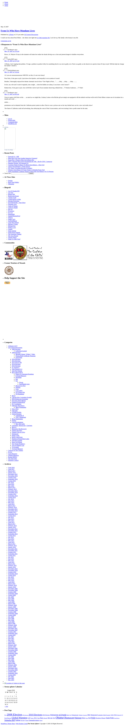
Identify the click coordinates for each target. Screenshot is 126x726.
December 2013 (12, 509)
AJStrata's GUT (12, 346)
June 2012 (11, 539)
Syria (17, 389)
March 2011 (11, 564)
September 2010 (13, 574)
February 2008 (12, 625)
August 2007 (12, 635)
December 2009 (12, 588)
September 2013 (13, 514)
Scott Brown (116, 718)
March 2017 (11, 471)
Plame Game (15, 435)
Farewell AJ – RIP (13, 156)
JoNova (10, 217)
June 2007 (11, 638)
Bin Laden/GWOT (17, 372)
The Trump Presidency (18, 444)
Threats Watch (12, 237)
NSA (54, 718)
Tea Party (23, 720)
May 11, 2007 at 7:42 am (11, 72)
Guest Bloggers (12, 454)
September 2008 (13, 613)
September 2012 (13, 534)
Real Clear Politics (13, 182)
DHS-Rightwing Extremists (20, 399)
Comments (12, 122)
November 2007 (13, 630)
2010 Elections (16, 359)
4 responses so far (6, 41)
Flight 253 (119, 715)
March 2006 (11, 663)
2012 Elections (16, 361)
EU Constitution (16, 404)
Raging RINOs (12, 457)
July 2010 (11, 577)
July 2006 (11, 656)
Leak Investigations (17, 422)
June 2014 (11, 501)
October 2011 (12, 552)
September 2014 (13, 496)
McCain (50, 718)
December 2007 (12, 628)
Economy (108, 715)
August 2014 (12, 497)
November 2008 (13, 610)
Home (6, 2)
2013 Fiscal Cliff (17, 362)
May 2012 (11, 540)
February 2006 (12, 665)
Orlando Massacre (13, 455)
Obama (60, 717)
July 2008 (11, 617)
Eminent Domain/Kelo (18, 402)
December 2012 (12, 529)
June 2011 (11, 559)
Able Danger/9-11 (17, 369)
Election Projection (13, 201)
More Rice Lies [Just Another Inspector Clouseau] (22, 158)
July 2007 (11, 637)
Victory (41, 720)
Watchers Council (13, 460)
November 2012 (13, 530)
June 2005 (11, 678)
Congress (85, 715)
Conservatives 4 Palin (14, 199)
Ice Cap (10, 212)
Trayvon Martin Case (18, 445)
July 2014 (11, 499)
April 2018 (11, 467)
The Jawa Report (13, 236)
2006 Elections (16, 349)
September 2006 (13, 653)
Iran (16, 379)
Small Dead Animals (14, 232)
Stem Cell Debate (17, 442)
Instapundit (11, 214)
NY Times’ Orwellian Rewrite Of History (20, 168)
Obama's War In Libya (18, 432)
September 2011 (13, 554)
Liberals (45, 718)
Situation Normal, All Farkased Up (18, 163)
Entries (11, 120)
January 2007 (12, 646)
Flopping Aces (12, 204)
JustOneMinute (12, 221)
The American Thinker (14, 234)
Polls (93, 718)
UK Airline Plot (20, 392)
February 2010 (12, 585)
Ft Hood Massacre (20, 376)
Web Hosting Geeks (22, 723)
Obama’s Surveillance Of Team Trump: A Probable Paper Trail (26, 170)
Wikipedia (11, 184)
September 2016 (13, 479)
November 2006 (13, 650)
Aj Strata (6, 127)
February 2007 (12, 645)
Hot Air (10, 209)
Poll (89, 718)
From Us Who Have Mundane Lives (18, 30)
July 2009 (11, 597)
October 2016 (12, 477)
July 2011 (11, 557)
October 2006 (12, 651)
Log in (10, 119)
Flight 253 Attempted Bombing (24, 374)
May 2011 (11, 560)
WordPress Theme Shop (8, 723)
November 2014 (13, 492)
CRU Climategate (20, 417)
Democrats (94, 715)
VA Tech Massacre (17, 449)
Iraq (16, 381)
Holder (32, 718)
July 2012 (11, 537)
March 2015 (11, 487)
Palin (83, 718)
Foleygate (15, 410)
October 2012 (12, 532)
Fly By (10, 452)
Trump (26, 720)
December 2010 (12, 569)
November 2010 (13, 570)
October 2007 (12, 632)
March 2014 (11, 506)
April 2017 (11, 469)
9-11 (5, 715)
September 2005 (13, 673)
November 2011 (13, 550)
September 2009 (13, 593)
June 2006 (11, 658)
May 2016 (11, 486)
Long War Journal (13, 222)
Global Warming (16, 414)
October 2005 (12, 671)
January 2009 (12, 607)
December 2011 (12, 549)
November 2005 (13, 670)
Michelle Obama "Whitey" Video (25, 354)
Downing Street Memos (19, 400)
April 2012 (11, 542)
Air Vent (10, 193)
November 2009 (13, 590)
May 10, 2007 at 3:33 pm (11, 51)
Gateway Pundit (13, 207)
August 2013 (12, 515)
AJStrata (11, 34)
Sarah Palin (18, 357)
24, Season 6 (15, 367)
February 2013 (12, 525)
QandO (10, 229)
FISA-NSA (15, 409)
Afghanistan (54, 715)
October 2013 (12, 512)
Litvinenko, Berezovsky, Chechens (22, 425)
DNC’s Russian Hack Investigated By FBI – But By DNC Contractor (30, 161)
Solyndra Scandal (17, 440)
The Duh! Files (12, 459)
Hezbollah (18, 377)
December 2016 (12, 474)
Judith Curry (11, 219)
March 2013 (11, 524)
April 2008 (11, 622)
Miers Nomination (20, 407)
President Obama (100, 718)
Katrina (14, 420)
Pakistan (17, 387)
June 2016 (11, 484)
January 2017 (12, 472)
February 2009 (12, 605)
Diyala (21, 382)
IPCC (35, 718)
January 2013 (12, 527)
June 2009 (11, 598)
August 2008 (12, 615)
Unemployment (34, 720)
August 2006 (12, 655)
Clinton (81, 715)
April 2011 (11, 562)
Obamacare (15, 434)
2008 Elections (16, 352)
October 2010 (12, 572)
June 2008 (11, 618)
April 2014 (11, 504)
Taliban (17, 720)
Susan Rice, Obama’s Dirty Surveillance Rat (21, 160)
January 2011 (12, 567)
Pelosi (87, 718)
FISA (115, 715)
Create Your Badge (8, 149)
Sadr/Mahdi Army (24, 384)
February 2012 (12, 545)
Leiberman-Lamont (21, 351)
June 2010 (11, 578)
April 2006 (11, 661)
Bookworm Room (13, 196)
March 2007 (11, 643)
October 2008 (12, 612)
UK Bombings (19, 394)
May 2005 (11, 680)
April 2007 (11, 642)
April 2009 (11, 602)
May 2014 (11, 502)
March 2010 (11, 583)
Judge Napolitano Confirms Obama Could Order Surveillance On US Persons (30, 171)
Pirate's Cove (12, 227)
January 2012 (12, 547)
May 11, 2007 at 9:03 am (11, 94)
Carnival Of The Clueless (15, 450)
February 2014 (12, 507)
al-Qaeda (62, 715)
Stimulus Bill (9, 720)
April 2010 (11, 582)
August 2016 (12, 481)
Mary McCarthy (20, 424)
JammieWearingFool (14, 216)
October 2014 (12, 494)
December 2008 (12, 608)
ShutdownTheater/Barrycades (20, 439)
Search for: (7, 173)
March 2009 (11, 603)
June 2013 (11, 519)
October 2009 (12, 592)
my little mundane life (43, 38)
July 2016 (11, 482)
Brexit (13, 395)
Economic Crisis (101, 715)
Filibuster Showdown (18, 405)
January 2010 (12, 587)
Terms (6, 5)
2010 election (25, 715)
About (6, 4)
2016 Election (46, 715)
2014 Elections (16, 364)
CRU (88, 715)
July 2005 (11, 676)
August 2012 (12, 535)
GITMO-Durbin (16, 412)
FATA (112, 715)
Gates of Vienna (13, 206)
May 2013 (11, 520)
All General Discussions (31, 34)
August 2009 (12, 595)
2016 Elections (16, 366)
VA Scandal (15, 447)
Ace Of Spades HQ (14, 191)
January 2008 (12, 627)
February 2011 (12, 565)
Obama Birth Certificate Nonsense (25, 356)
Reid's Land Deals (17, 437)
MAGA (14, 427)
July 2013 (11, 517)
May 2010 (11, 580)
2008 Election (14, 714)
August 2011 (12, 555)
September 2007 (13, 633)
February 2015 (12, 489)
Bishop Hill (11, 194)
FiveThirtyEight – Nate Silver (16, 202)
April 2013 (11, 522)
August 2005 (12, 675)
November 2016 (13, 476)
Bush (68, 715)
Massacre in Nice (20, 386)
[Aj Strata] (9, 149)
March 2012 (11, 544)
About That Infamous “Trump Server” (19, 166)
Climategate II (19, 415)
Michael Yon (11, 226)
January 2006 (12, 666)
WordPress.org (12, 123)
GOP (29, 718)
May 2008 (11, 620)
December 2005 (12, 668)
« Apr (6, 706)
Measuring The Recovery (19, 429)
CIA (70, 715)
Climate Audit (12, 197)
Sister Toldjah (12, 231)
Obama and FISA (17, 430)
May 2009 (11, 600)
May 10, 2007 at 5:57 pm (11, 61)
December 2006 (12, 648)
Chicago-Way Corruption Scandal (22, 397)
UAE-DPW (18, 391)
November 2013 (13, 510)
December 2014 (12, 491)
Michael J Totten (13, 224)
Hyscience (11, 211)
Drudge (10, 180)
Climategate (74, 715)
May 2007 (11, 640)
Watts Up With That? (14, 239)
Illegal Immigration (17, 419)
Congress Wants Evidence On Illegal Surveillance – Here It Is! (26, 165)
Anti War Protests (17, 371)
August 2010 (12, 575)
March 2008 (11, 623)
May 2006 (11, 660)
